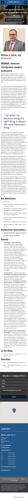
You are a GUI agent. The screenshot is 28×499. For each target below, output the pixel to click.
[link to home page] (14, 2)
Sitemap (23, 479)
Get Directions (4, 470)
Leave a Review (5, 450)
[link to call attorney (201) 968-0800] (2, 2)
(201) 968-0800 (7, 445)
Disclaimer (14, 480)
